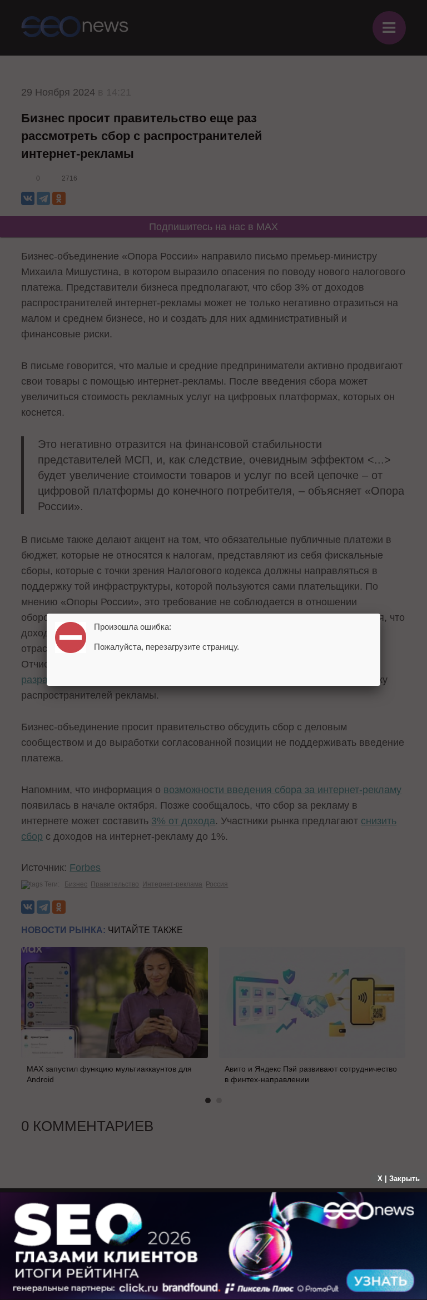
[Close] (380, 614)
